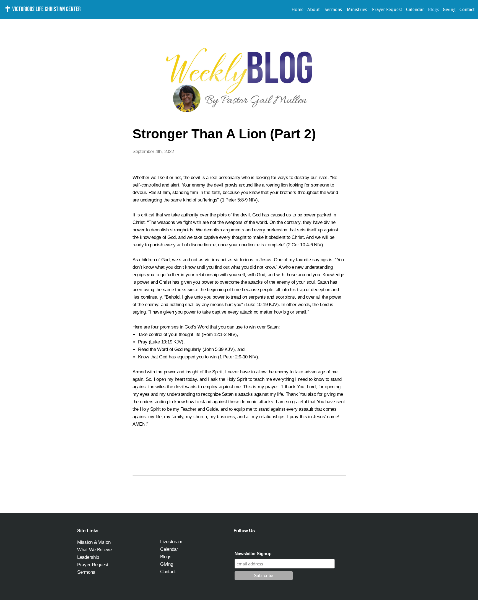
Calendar (415, 9)
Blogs (433, 9)
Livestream (171, 541)
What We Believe (94, 549)
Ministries (357, 9)
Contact (467, 9)
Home (297, 9)
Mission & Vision (93, 542)
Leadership (88, 557)
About (314, 9)
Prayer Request (387, 9)
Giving (449, 9)
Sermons (334, 9)
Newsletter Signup (253, 553)
